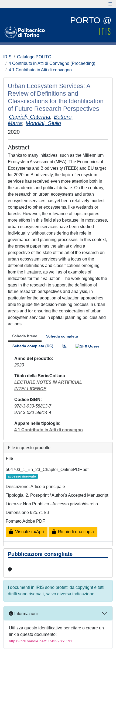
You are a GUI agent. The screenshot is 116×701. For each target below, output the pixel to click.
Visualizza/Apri (28, 531)
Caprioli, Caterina (29, 117)
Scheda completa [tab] (62, 336)
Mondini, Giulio (43, 123)
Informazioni (25, 613)
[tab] (64, 346)
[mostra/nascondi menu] (110, 4)
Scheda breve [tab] (24, 336)
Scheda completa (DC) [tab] (32, 346)
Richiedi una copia (75, 531)
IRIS (7, 57)
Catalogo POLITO (34, 57)
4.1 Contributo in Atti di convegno (40, 70)
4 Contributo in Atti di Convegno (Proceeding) (52, 63)
